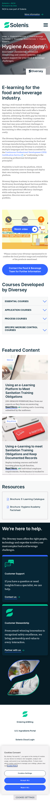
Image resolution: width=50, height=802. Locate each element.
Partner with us (13, 650)
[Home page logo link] (25, 714)
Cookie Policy (12, 766)
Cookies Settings (25, 797)
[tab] (25, 301)
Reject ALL (25, 788)
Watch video (21, 229)
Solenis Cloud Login (25, 739)
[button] (25, 301)
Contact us (11, 597)
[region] (25, 770)
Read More (11, 407)
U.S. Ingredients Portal (25, 731)
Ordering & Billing (25, 722)
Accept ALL (25, 780)
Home (4, 36)
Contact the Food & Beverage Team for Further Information (25, 270)
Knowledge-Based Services (25, 39)
